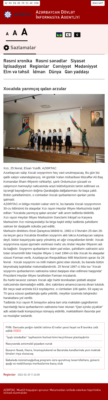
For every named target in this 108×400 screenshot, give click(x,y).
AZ (6, 3)
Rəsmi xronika (17, 61)
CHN (36, 3)
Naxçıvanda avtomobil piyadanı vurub (29, 344)
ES (27, 3)
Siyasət (78, 61)
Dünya (55, 72)
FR (23, 3)
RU (10, 3)
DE (18, 3)
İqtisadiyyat (14, 66)
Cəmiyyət (62, 66)
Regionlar (39, 66)
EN (14, 3)
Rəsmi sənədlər (51, 61)
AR (31, 3)
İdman (39, 72)
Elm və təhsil (16, 72)
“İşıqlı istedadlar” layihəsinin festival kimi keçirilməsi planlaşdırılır (47, 337)
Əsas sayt (97, 3)
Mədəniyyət (86, 66)
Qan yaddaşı (77, 72)
